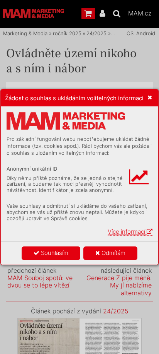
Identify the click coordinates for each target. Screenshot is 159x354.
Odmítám (112, 253)
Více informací (127, 231)
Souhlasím (53, 253)
